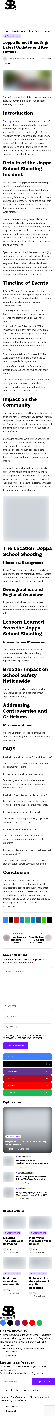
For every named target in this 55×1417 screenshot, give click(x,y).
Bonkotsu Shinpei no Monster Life (11, 1281)
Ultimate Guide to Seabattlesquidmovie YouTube (32, 1161)
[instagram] (17, 1323)
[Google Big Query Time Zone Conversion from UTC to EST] (8, 1192)
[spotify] (39, 1323)
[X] (10, 1323)
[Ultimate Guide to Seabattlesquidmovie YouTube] (8, 1161)
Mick (10, 58)
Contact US (11, 1356)
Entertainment (18, 31)
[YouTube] (32, 1323)
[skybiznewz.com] (10, 6)
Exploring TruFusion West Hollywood (13, 1241)
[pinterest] (25, 1323)
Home (6, 31)
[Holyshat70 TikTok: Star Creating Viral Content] (27, 1130)
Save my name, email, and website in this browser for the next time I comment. (26, 1036)
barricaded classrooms (32, 259)
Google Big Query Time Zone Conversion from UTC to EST (31, 1193)
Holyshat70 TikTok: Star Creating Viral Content (25, 1143)
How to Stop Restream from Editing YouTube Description (31, 1177)
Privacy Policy (12, 1351)
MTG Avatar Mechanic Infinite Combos (40, 1241)
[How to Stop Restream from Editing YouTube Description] (8, 1177)
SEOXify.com (20, 1400)
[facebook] (3, 1323)
